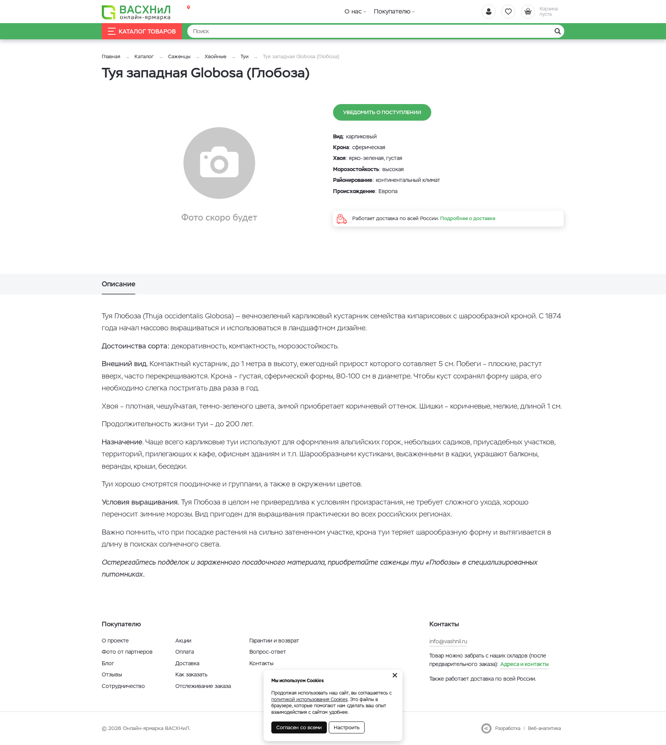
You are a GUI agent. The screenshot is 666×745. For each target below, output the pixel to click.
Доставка (187, 663)
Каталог (144, 56)
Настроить (347, 727)
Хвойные (215, 56)
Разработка (507, 728)
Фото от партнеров (127, 651)
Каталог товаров (147, 31)
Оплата (184, 651)
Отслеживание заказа (203, 686)
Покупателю (392, 11)
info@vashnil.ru (448, 641)
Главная (111, 56)
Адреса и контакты (524, 664)
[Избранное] (508, 11)
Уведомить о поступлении (382, 112)
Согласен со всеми (299, 727)
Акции (183, 640)
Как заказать (191, 674)
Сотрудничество (123, 686)
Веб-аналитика (544, 728)
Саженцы (179, 56)
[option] (219, 175)
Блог (108, 663)
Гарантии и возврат (274, 640)
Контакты (261, 663)
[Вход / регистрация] (489, 11)
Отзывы (112, 674)
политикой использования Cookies (309, 699)
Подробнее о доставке (467, 218)
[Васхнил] (136, 12)
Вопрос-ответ (267, 651)
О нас (353, 11)
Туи (245, 56)
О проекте (115, 640)
